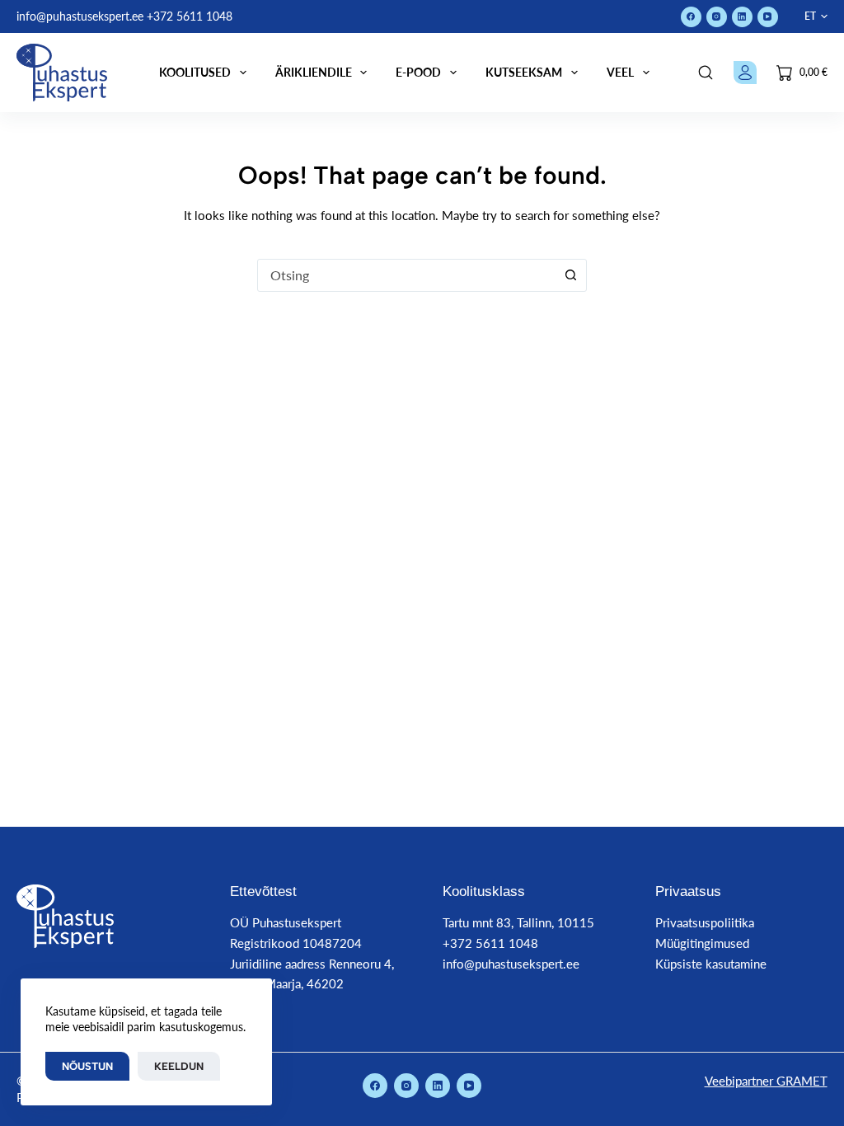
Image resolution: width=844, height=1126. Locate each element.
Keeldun (179, 1066)
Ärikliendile (313, 72)
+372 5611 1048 (189, 16)
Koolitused (195, 72)
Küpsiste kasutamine (711, 963)
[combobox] (406, 275)
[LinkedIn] (742, 17)
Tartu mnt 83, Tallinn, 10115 (518, 922)
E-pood (418, 72)
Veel (620, 72)
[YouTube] (767, 17)
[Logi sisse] (745, 72)
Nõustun (87, 1066)
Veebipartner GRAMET (766, 1080)
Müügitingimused (702, 943)
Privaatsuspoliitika (704, 922)
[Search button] (570, 275)
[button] (816, 16)
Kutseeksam (523, 72)
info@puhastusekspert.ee (79, 16)
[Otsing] (705, 72)
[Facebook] (691, 17)
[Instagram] (716, 17)
